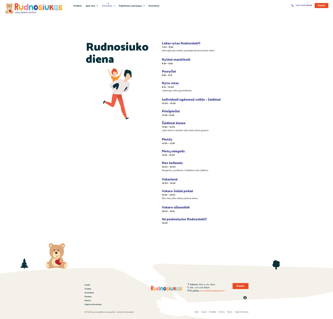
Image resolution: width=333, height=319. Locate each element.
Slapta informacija (93, 304)
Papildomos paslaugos (130, 6)
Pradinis (77, 6)
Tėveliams (107, 6)
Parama (88, 296)
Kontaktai (154, 6)
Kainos (88, 300)
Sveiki (87, 285)
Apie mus (90, 6)
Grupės (88, 289)
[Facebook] (245, 297)
